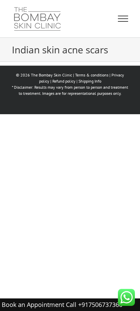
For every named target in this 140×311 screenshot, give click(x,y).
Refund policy (63, 81)
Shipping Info (89, 81)
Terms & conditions (91, 74)
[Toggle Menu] (123, 19)
